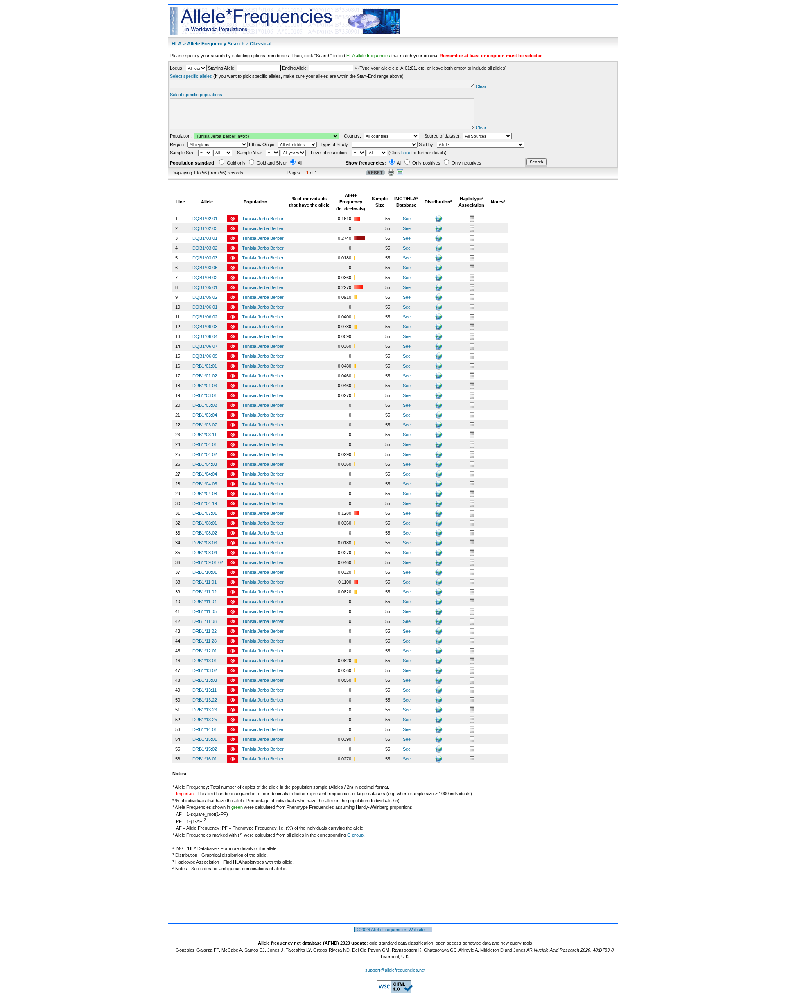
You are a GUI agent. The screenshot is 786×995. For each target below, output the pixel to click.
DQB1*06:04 (204, 336)
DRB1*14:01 (204, 729)
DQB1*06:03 (204, 326)
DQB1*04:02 (204, 277)
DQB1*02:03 (204, 228)
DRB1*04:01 (204, 444)
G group (355, 835)
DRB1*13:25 (204, 719)
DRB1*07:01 (204, 513)
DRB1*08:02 (204, 532)
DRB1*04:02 (204, 454)
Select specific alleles (191, 76)
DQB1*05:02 (204, 297)
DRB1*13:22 (204, 699)
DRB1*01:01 (204, 365)
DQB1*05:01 (204, 287)
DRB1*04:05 (204, 483)
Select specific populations (196, 94)
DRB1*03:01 (204, 395)
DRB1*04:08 (204, 493)
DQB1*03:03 (204, 257)
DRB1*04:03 (204, 464)
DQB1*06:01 (204, 307)
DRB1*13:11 (204, 690)
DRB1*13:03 (204, 680)
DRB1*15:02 (204, 749)
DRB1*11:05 (204, 611)
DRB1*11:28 (204, 641)
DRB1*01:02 (204, 375)
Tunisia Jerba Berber (263, 218)
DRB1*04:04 (204, 474)
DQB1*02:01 (204, 218)
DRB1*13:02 (204, 670)
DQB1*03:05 (204, 267)
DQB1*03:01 (204, 238)
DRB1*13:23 (204, 709)
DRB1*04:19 (204, 503)
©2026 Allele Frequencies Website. (393, 929)
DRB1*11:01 (204, 582)
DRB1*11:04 (204, 601)
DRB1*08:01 (204, 523)
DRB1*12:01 (204, 650)
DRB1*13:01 (204, 660)
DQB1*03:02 (204, 248)
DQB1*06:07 (204, 346)
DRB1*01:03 (204, 385)
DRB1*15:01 (204, 739)
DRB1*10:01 (204, 572)
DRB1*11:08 (204, 621)
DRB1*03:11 (204, 434)
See (407, 218)
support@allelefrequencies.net (395, 970)
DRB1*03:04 (204, 415)
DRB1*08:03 (204, 542)
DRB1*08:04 (204, 552)
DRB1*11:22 (204, 631)
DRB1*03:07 (204, 424)
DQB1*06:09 (204, 356)
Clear (481, 86)
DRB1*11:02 (204, 591)
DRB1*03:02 (204, 405)
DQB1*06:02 (204, 316)
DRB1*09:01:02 (207, 562)
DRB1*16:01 (204, 758)
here (405, 152)
